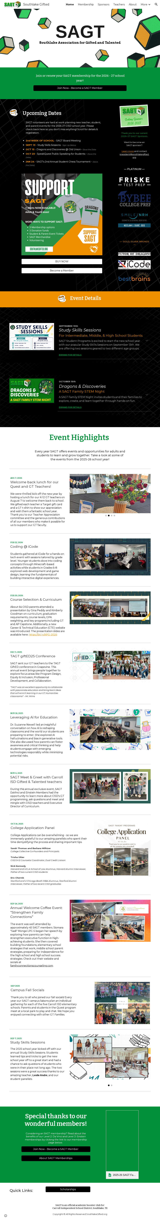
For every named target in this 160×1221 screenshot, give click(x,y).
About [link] (133, 4)
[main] (79, 33)
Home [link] (70, 4)
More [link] (144, 4)
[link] (122, 1144)
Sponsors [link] (103, 4)
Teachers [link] (119, 4)
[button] (156, 4)
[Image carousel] (110, 495)
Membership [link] (86, 4)
